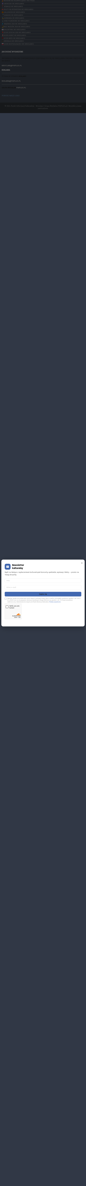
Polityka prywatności (55, 602)
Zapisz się (43, 594)
